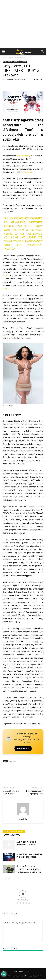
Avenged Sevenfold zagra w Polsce (11, 792)
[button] (42, 51)
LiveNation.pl (29, 172)
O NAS (27, 971)
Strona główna (8, 57)
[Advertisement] (23, 24)
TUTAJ (5, 275)
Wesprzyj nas (23, 748)
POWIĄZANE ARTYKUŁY (13, 832)
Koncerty (23, 61)
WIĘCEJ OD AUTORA (12, 835)
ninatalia (10, 79)
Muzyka (16, 61)
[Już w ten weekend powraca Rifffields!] (9, 844)
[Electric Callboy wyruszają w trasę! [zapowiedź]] (9, 857)
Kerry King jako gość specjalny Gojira (34, 792)
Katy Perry (13, 761)
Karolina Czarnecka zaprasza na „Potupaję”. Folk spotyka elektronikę (29, 869)
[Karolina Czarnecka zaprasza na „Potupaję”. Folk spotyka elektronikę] (9, 869)
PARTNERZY (18, 971)
